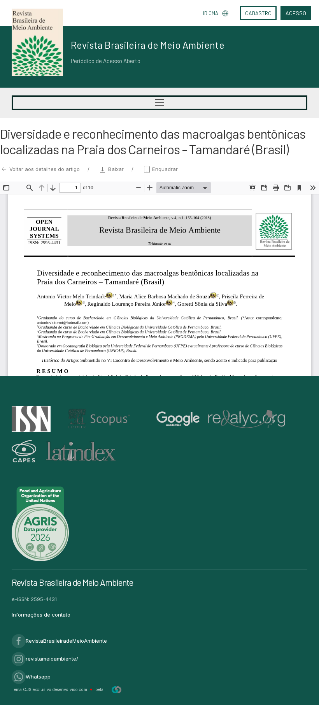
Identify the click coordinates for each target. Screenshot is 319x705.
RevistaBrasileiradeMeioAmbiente (66, 641)
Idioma (210, 13)
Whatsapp (38, 676)
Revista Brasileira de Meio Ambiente (147, 45)
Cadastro (258, 13)
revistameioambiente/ (52, 659)
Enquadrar (164, 169)
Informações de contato (41, 615)
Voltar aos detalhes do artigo (44, 169)
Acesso (296, 13)
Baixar (116, 169)
